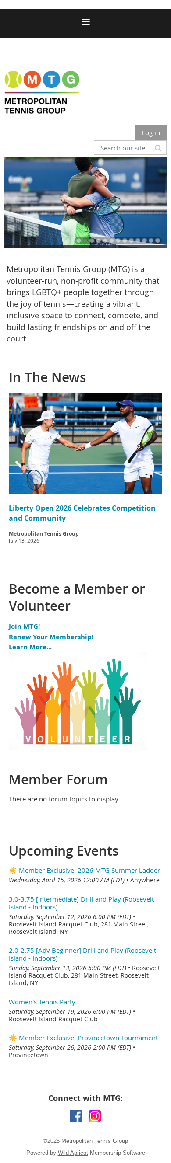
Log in (151, 132)
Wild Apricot (73, 1152)
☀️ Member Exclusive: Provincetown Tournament (83, 1037)
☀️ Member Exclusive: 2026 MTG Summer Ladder (84, 870)
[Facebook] (76, 1116)
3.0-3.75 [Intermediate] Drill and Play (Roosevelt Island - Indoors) (81, 903)
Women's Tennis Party (42, 1001)
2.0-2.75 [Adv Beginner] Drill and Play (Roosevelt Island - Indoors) (82, 954)
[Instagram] (95, 1116)
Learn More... (30, 646)
